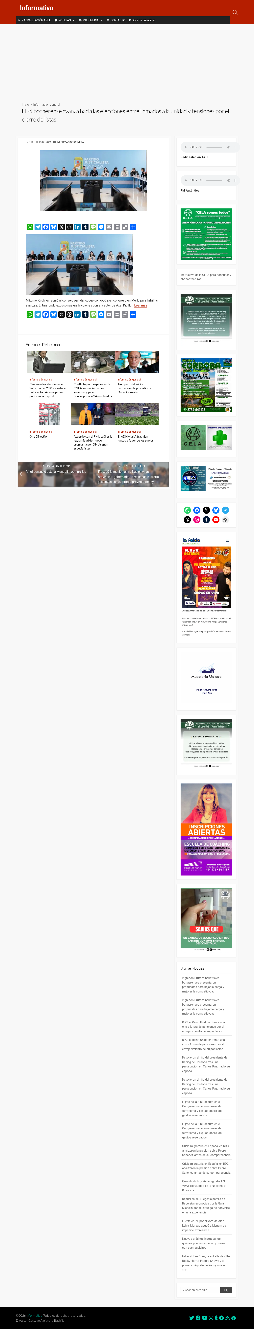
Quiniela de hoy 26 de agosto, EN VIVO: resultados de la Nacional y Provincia (203, 1185)
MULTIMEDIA (91, 20)
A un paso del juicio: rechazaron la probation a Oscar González (134, 388)
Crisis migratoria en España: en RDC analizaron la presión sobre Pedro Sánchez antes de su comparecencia (206, 1150)
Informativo (34, 1315)
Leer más (140, 305)
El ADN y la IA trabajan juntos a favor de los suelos (136, 438)
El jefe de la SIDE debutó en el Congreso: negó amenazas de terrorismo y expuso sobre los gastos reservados (202, 1108)
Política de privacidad (142, 20)
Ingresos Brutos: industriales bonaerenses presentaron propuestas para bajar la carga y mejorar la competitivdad (203, 984)
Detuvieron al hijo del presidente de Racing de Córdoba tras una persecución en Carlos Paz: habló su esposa (206, 1064)
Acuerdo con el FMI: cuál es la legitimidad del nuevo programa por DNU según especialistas (93, 442)
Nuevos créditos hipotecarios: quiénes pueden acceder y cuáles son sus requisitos (203, 1243)
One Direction (39, 436)
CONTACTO (118, 20)
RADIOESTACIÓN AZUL (36, 20)
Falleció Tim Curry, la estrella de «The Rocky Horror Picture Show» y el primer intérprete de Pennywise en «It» (206, 1263)
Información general (46, 104)
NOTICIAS (65, 20)
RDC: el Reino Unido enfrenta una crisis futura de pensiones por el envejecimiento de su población (203, 1027)
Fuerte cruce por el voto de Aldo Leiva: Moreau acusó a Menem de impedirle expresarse (204, 1225)
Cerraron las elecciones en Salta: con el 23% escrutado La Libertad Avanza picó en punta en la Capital (48, 390)
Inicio (25, 104)
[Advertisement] (127, 60)
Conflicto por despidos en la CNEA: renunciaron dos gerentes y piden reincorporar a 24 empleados (93, 390)
